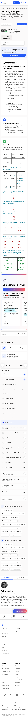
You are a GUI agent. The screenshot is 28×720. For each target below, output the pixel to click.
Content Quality (6, 671)
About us (4, 665)
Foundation (23, 8)
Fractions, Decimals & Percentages (10, 528)
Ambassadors (5, 642)
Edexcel (15, 8)
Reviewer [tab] (21, 577)
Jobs (3, 677)
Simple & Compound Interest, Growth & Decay (13, 524)
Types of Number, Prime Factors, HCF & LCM (13, 513)
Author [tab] (8, 577)
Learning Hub (5, 633)
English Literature (19, 679)
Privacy (3, 682)
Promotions (5, 674)
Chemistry (17, 668)
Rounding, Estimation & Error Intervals (11, 531)
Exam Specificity (6, 668)
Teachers (4, 636)
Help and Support (6, 688)
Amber (15, 29)
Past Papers (4, 650)
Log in (16, 631)
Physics (17, 671)
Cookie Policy (5, 685)
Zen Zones (4, 656)
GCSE (2, 8)
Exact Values (5, 535)
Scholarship (5, 644)
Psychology (18, 682)
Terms (3, 679)
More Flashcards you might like (12, 540)
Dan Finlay (17, 31)
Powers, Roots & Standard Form (10, 517)
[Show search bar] (22, 2)
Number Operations (7, 510)
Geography (18, 677)
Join (3, 647)
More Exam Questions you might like (13, 506)
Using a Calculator (15, 535)
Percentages (13, 521)
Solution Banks (5, 653)
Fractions (4, 521)
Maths (8, 8)
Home (3, 631)
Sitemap (4, 658)
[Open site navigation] (25, 2)
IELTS (3, 639)
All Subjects (18, 685)
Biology (17, 665)
